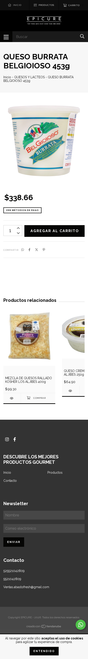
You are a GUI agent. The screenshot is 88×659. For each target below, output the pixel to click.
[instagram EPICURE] (7, 439)
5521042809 (12, 579)
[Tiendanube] (44, 627)
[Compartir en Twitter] (36, 249)
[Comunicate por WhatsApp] (81, 625)
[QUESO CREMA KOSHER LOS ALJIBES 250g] (70, 391)
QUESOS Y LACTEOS (29, 77)
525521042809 (14, 571)
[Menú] (6, 36)
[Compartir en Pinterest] (44, 249)
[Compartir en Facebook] (29, 249)
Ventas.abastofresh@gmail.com (26, 587)
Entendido (44, 651)
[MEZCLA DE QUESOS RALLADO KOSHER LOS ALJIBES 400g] (12, 398)
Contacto (10, 480)
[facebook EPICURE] (15, 439)
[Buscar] (82, 36)
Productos (55, 472)
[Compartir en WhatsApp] (22, 249)
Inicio (7, 77)
